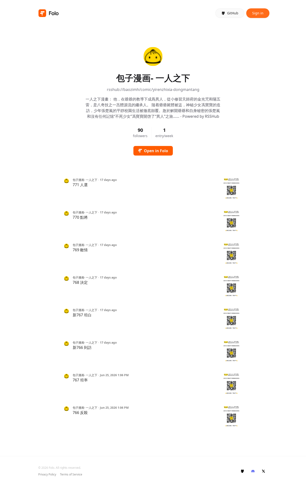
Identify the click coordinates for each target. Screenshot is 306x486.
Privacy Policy (47, 474)
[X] (263, 471)
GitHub (232, 13)
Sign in (257, 13)
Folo (51, 468)
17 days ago (108, 180)
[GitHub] (242, 471)
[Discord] (253, 471)
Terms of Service (71, 474)
